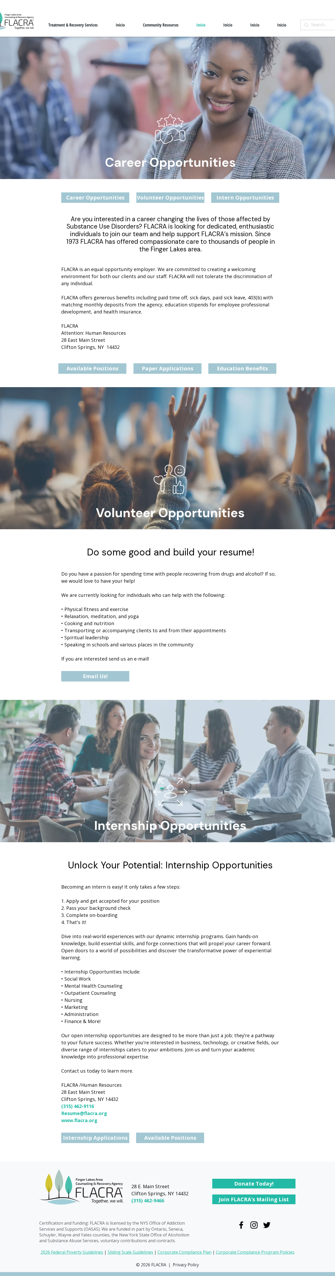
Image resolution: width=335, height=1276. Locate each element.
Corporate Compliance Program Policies (255, 1252)
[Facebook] (241, 1225)
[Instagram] (254, 1225)
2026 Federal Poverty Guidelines (72, 1252)
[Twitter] (267, 1225)
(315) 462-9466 (147, 1200)
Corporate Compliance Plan (184, 1252)
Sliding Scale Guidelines (130, 1252)
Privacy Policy (186, 1265)
